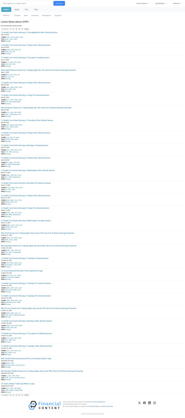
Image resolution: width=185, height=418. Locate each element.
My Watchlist (160, 3)
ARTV (16, 150)
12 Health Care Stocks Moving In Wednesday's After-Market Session (28, 170)
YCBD (10, 177)
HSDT (11, 62)
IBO (20, 50)
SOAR (6, 378)
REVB (6, 215)
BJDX (11, 162)
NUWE (6, 52)
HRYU (19, 275)
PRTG (6, 340)
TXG (14, 340)
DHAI (16, 50)
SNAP (10, 252)
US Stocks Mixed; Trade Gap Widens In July (17, 383)
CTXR (12, 50)
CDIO (20, 263)
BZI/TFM (7, 139)
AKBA (8, 175)
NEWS (8, 363)
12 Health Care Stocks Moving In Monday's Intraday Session (24, 145)
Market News (16, 102)
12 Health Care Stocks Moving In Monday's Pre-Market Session (26, 183)
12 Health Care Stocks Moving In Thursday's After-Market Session (27, 120)
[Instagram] (154, 405)
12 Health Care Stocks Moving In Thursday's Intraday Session (25, 57)
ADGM (8, 213)
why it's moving (15, 365)
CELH (20, 238)
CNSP (16, 87)
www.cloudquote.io (99, 402)
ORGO (11, 127)
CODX (21, 37)
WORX (16, 127)
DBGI (16, 250)
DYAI (19, 175)
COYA (20, 200)
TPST (6, 252)
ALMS (12, 150)
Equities (17, 277)
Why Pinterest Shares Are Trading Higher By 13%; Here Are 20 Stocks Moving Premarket (36, 107)
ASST (7, 388)
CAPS (16, 188)
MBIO (10, 340)
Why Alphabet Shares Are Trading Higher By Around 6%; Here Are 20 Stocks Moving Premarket (38, 246)
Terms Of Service (107, 406)
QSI (6, 189)
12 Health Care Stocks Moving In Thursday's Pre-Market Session (26, 333)
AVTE (11, 351)
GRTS (11, 338)
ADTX (8, 150)
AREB (12, 313)
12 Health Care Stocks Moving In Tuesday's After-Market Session (26, 346)
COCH (20, 87)
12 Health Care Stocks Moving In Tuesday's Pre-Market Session (26, 283)
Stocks (17, 9)
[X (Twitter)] (139, 405)
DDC (11, 75)
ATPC (20, 150)
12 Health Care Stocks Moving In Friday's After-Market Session (26, 45)
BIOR (16, 263)
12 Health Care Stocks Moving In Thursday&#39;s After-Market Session (29, 32)
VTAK (13, 64)
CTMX (16, 100)
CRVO (12, 225)
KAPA (17, 137)
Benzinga (8, 41)
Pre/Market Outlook (19, 315)
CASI (15, 351)
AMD (12, 250)
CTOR (8, 50)
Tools (36, 9)
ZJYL (10, 52)
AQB (7, 87)
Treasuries (57, 15)
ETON (20, 213)
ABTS (7, 75)
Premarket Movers (19, 378)
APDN (12, 175)
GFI (19, 75)
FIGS (15, 112)
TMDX (18, 302)
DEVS (15, 75)
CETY (7, 112)
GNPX (20, 326)
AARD (8, 37)
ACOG (12, 37)
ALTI (12, 238)
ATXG (17, 376)
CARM (11, 87)
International (46, 15)
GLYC (15, 275)
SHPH (6, 114)
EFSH (11, 275)
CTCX (7, 338)
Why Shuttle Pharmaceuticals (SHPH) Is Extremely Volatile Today (26, 358)
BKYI (7, 275)
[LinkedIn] (149, 405)
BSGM (12, 125)
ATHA (11, 388)
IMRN (15, 290)
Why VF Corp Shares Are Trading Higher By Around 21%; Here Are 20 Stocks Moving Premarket (38, 308)
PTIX (16, 202)
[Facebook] (144, 405)
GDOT (19, 112)
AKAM (8, 238)
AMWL (8, 288)
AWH (7, 200)
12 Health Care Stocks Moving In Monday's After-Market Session (26, 321)
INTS (15, 62)
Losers (11, 378)
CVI (20, 313)
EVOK (16, 326)
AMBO (8, 250)
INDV (19, 338)
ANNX (12, 188)
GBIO (20, 100)
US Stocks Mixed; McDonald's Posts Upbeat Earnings (22, 271)
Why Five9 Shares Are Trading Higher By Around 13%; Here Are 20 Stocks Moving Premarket (37, 233)
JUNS (19, 62)
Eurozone (11, 277)
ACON (8, 188)
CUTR (17, 225)
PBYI (6, 352)
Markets (6, 9)
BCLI (7, 162)
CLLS (16, 200)
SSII (14, 52)
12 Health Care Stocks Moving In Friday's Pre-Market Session (25, 95)
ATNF (13, 376)
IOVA (19, 114)
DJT (20, 250)
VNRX (16, 139)
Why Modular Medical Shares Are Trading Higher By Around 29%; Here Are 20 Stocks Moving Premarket (42, 371)
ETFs (26, 9)
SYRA (12, 327)
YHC (12, 77)
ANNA (16, 238)
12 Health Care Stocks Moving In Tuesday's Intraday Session (24, 258)
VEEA (10, 315)
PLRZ (6, 64)
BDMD (8, 225)
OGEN (6, 390)
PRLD (12, 202)
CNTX (21, 188)
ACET (7, 100)
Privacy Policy (94, 406)
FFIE (15, 388)
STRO (10, 152)
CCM (7, 137)
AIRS (12, 213)
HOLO (11, 240)
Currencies (35, 15)
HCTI (7, 62)
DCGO (20, 125)
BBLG (12, 263)
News (26, 15)
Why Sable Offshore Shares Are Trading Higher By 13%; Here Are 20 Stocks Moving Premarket (38, 70)
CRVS (11, 100)
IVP (14, 137)
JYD (9, 77)
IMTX (15, 338)
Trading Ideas (13, 114)
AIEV (9, 376)
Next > (27, 29)
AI (6, 376)
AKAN (17, 37)
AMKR (8, 313)
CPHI (15, 162)
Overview (17, 15)
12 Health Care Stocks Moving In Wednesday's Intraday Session (26, 220)
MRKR (10, 215)
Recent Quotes (142, 3)
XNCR (10, 89)
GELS (6, 89)
